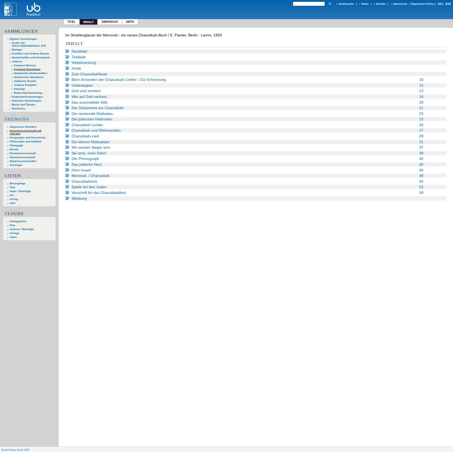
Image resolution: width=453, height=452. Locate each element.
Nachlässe (18, 108)
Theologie (16, 165)
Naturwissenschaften (23, 161)
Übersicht (109, 22)
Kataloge (19, 88)
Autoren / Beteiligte (22, 229)
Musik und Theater (23, 104)
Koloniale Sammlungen (26, 100)
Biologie (17, 49)
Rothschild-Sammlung (28, 92)
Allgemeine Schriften (23, 126)
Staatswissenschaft (22, 157)
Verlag (14, 199)
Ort (12, 195)
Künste (14, 149)
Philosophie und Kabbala (26, 141)
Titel (71, 22)
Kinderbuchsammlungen (27, 96)
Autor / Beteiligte (20, 191)
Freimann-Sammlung (27, 69)
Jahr (12, 203)
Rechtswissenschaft (23, 153)
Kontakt (381, 3)
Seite (130, 22)
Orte (12, 225)
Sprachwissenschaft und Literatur (25, 132)
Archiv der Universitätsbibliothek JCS (29, 44)
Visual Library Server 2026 (15, 449)
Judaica (17, 61)
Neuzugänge (17, 183)
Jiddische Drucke (25, 81)
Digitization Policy (422, 3)
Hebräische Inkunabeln (29, 77)
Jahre (13, 237)
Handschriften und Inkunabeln (31, 57)
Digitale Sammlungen (23, 38)
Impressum (400, 3)
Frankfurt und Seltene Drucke (30, 53)
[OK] (329, 4)
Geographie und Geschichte (28, 137)
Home (365, 3)
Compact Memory (25, 65)
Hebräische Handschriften (30, 73)
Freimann (17, 119)
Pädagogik (16, 145)
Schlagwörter (18, 221)
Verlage (14, 233)
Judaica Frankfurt (25, 84)
